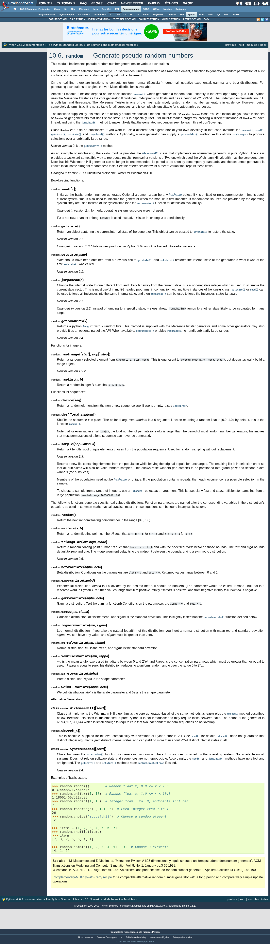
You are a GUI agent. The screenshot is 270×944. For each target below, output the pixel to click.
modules (251, 44)
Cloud (57, 9)
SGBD (146, 9)
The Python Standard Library (65, 44)
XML (226, 14)
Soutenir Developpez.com (109, 937)
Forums (45, 3)
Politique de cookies (182, 937)
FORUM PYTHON (58, 19)
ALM (73, 9)
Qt (218, 14)
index (263, 44)
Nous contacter (85, 937)
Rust (201, 14)
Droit (187, 3)
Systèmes (181, 9)
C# (125, 14)
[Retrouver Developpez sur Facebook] (266, 19)
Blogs (97, 3)
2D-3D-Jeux (84, 14)
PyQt (206, 19)
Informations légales (159, 937)
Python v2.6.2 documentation (26, 44)
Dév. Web (106, 9)
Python (191, 14)
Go (137, 14)
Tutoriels (66, 3)
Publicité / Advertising (136, 937)
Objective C (159, 14)
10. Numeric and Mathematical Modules (111, 44)
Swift (210, 14)
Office (156, 9)
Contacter (115, 932)
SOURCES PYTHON (149, 19)
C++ (118, 14)
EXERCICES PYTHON (99, 19)
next (241, 44)
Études (171, 3)
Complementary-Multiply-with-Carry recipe (82, 877)
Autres (235, 14)
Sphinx (185, 905)
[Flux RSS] (258, 19)
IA (65, 9)
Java (95, 9)
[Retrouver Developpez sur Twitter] (262, 19)
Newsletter (132, 3)
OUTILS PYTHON (171, 19)
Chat (111, 3)
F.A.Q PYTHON (77, 19)
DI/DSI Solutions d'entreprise (35, 9)
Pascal (172, 14)
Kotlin (146, 14)
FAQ (83, 3)
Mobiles (167, 9)
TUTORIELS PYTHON (124, 19)
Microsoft (84, 9)
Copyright (81, 905)
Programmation (131, 9)
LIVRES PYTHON (192, 19)
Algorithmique (66, 14)
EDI (117, 9)
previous (230, 44)
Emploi (154, 3)
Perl (182, 14)
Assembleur (100, 14)
